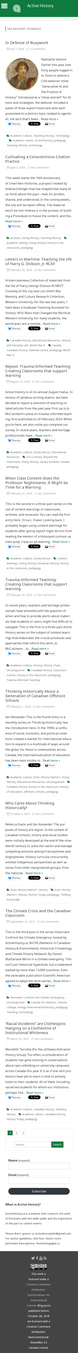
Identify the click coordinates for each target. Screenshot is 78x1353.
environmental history (40, 1007)
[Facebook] (37, 1258)
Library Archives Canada (54, 462)
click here (38, 1238)
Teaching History (43, 135)
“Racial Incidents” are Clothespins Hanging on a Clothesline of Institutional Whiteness (35, 1028)
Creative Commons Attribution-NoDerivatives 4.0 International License (39, 1295)
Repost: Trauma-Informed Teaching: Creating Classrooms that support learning (38, 371)
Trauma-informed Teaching (23, 680)
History (37, 665)
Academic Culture (21, 135)
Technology (62, 135)
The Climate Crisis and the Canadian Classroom (38, 913)
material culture (38, 350)
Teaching (12, 1012)
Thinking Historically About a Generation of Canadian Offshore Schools (35, 696)
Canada (56, 345)
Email (18, 1174)
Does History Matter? (46, 777)
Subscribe (39, 1191)
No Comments (40, 167)
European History (48, 563)
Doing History (30, 238)
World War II (37, 345)
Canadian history (20, 340)
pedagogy (60, 140)
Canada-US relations (43, 1002)
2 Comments (38, 49)
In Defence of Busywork (26, 42)
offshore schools (34, 791)
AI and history (43, 140)
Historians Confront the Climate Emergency (37, 997)
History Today (36, 894)
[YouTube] (41, 1258)
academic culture (23, 140)
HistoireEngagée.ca (48, 1243)
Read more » (49, 119)
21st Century (34, 457)
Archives (15, 238)
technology (35, 145)
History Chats (52, 665)
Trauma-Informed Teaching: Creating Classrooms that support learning (36, 584)
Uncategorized (15, 670)
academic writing (17, 243)
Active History (40, 5)
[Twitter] (33, 1258)
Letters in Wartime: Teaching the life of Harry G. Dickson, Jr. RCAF (38, 261)
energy (21, 1007)
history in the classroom (32, 675)
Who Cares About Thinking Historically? (29, 805)
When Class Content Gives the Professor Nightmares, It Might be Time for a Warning (36, 483)
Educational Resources (46, 340)
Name (19, 1160)
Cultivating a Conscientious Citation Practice (37, 159)
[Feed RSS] (45, 1258)
